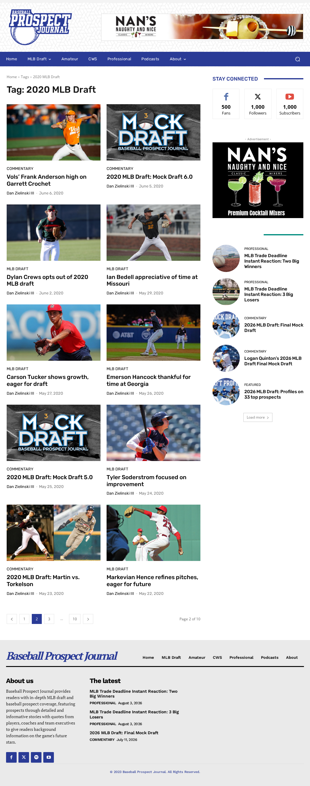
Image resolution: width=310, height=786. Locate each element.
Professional (256, 248)
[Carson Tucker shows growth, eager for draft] (54, 332)
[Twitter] (23, 757)
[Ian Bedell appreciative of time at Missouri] (153, 232)
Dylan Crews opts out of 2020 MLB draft (47, 280)
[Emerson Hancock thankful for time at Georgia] (153, 332)
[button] (297, 59)
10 (75, 619)
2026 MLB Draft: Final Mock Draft (124, 732)
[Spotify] (36, 757)
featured (252, 384)
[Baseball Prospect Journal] (48, 27)
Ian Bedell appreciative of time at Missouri (152, 280)
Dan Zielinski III (20, 193)
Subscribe (290, 93)
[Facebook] (11, 757)
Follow (258, 93)
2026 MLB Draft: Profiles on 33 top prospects (273, 394)
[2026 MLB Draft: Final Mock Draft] (226, 325)
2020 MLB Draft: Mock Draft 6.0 (150, 176)
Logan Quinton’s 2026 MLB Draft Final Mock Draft (273, 361)
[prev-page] (12, 619)
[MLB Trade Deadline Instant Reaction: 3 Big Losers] (226, 291)
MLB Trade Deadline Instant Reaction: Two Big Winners (271, 261)
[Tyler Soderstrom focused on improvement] (153, 433)
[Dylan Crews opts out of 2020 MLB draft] (54, 232)
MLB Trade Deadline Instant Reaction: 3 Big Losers (268, 294)
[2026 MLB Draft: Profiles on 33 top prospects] (226, 391)
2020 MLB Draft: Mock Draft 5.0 (50, 477)
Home (12, 76)
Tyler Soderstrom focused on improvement (146, 481)
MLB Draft (17, 269)
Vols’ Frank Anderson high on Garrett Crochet (47, 180)
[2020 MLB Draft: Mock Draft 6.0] (153, 132)
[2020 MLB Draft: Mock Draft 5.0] (54, 433)
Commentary (20, 169)
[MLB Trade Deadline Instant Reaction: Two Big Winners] (226, 258)
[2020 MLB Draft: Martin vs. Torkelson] (54, 533)
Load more (256, 417)
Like (226, 93)
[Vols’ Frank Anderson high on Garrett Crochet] (54, 132)
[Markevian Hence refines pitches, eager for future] (153, 533)
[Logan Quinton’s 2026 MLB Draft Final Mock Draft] (226, 358)
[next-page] (88, 619)
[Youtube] (48, 757)
